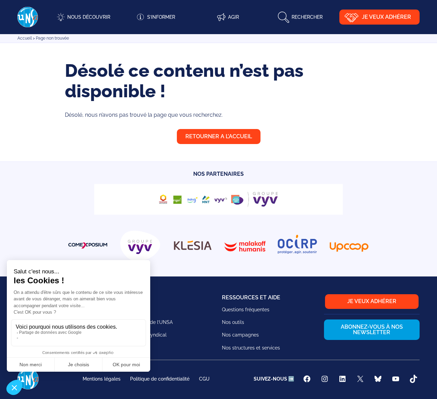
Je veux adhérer (386, 17)
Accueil (24, 38)
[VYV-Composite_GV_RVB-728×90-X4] (218, 213)
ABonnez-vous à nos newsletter (372, 330)
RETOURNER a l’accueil (218, 136)
